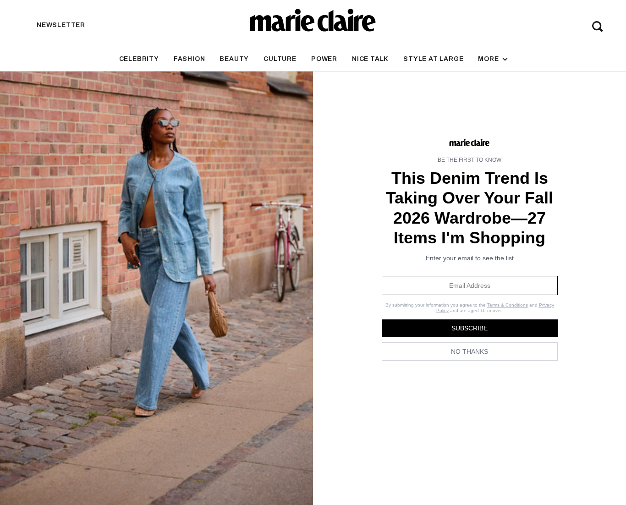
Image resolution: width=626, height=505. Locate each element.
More (489, 58)
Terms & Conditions (507, 304)
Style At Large (433, 58)
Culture (280, 58)
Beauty (234, 58)
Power (324, 58)
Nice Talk (370, 58)
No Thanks (469, 351)
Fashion (189, 58)
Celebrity (139, 58)
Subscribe (469, 328)
